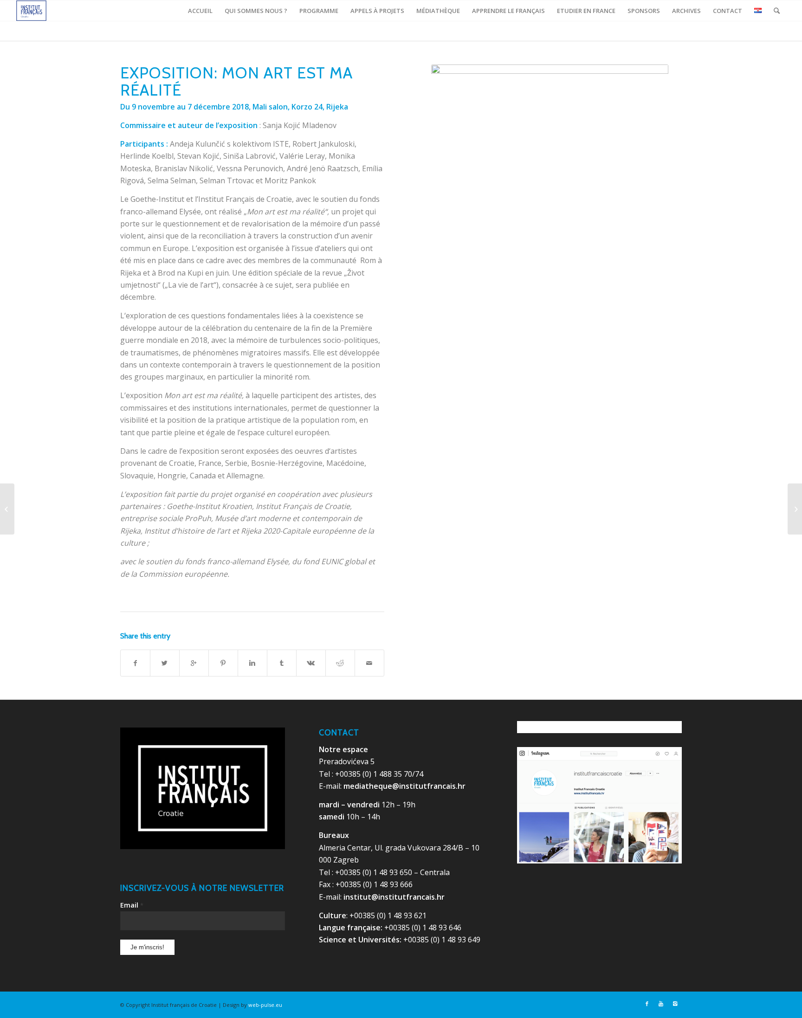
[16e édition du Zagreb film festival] (7, 509)
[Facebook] (647, 1004)
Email (131, 904)
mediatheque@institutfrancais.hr (404, 786)
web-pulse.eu (265, 1004)
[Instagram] (675, 1004)
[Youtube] (661, 1004)
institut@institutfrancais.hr (394, 897)
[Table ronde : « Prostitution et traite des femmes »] (795, 509)
